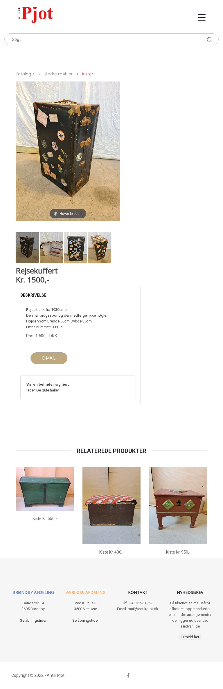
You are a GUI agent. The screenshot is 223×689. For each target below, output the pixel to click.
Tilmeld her (190, 637)
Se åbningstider (33, 620)
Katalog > (26, 74)
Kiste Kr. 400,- (111, 552)
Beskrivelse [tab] (33, 295)
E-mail (48, 358)
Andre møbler (59, 74)
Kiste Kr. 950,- (178, 552)
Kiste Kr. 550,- (45, 518)
